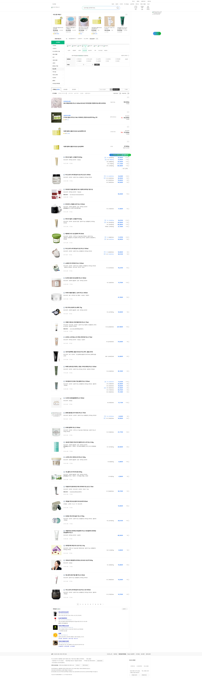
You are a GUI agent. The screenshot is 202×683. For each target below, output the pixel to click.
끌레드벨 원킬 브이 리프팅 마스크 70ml (75, 413)
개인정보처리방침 (122, 654)
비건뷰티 (54, 77)
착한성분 (65, 239)
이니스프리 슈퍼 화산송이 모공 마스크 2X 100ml (78, 590)
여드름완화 (75, 237)
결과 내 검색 (115, 89)
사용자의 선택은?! (124, 55)
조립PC (117, 4)
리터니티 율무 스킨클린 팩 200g (73, 157)
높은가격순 (76, 93)
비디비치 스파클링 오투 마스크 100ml (75, 204)
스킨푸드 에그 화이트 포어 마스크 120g (75, 457)
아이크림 (54, 71)
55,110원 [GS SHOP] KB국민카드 (77, 194)
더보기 (148, 4)
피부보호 (90, 177)
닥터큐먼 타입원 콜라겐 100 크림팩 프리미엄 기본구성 (79, 189)
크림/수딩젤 (55, 60)
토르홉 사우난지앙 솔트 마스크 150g (75, 516)
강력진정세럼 (66, 646)
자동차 (113, 4)
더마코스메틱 (55, 74)
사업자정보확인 (99, 660)
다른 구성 (125, 168)
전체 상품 (60, 638)
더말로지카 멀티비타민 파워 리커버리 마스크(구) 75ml (79, 486)
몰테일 (138, 1)
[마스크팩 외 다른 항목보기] (87, 39)
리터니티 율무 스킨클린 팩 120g (73, 219)
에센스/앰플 (55, 54)
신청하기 (124, 609)
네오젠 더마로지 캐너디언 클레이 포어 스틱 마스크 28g (80, 442)
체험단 (144, 4)
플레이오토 (143, 1)
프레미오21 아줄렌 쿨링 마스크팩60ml (70, 28)
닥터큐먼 (118, 59)
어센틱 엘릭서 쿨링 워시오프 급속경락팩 (58, 28)
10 (100, 604)
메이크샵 (149, 1)
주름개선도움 (85, 430)
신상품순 (81, 93)
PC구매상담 (126, 4)
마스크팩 (54, 69)
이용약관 (115, 654)
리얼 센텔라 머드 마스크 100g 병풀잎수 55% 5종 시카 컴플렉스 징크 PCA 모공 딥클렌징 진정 (122, 28)
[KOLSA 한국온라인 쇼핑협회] (54, 678)
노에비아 (99, 61)
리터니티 (79, 59)
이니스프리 (89, 59)
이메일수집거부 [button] (134, 675)
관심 (71, 163)
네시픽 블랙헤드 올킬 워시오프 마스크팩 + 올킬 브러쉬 (79, 352)
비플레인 (79, 61)
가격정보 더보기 (123, 157)
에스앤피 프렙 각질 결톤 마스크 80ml (75, 575)
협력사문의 (148, 654)
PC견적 (121, 4)
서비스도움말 (146, 666)
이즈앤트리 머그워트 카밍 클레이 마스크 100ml (77, 381)
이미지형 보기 (123, 89)
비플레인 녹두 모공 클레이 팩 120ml (74, 233)
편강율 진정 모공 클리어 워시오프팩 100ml (77, 501)
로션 (53, 57)
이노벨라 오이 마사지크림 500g (74, 472)
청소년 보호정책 (130, 654)
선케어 (54, 63)
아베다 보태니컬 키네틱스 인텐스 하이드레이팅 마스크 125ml (80, 366)
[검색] (111, 89)
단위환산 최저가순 (61, 93)
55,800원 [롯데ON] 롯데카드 (76, 492)
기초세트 (54, 45)
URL (97, 38)
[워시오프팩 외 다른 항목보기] (94, 39)
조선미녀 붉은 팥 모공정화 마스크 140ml (75, 278)
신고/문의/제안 (139, 666)
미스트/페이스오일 (56, 51)
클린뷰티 (88, 237)
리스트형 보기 (121, 89)
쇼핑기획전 (132, 4)
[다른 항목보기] (75, 39)
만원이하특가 (65, 638)
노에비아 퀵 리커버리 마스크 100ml (74, 263)
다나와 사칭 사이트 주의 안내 (60, 654)
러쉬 (108, 61)
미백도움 (84, 236)
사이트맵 (138, 654)
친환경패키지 (92, 237)
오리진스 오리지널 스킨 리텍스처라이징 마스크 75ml (78, 337)
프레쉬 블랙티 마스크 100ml (72, 427)
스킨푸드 (99, 59)
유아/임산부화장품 (56, 83)
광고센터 (143, 654)
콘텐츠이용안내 (85, 665)
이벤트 (141, 4)
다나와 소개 (109, 654)
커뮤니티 (137, 4)
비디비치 (89, 61)
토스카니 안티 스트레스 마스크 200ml (109, 28)
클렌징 (54, 80)
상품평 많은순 (87, 93)
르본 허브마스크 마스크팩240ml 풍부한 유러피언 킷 (83, 28)
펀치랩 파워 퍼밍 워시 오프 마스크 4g (75, 545)
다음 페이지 (103, 604)
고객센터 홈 (132, 666)
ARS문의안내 (144, 675)
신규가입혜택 (72, 646)
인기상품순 (54, 93)
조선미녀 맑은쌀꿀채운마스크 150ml (74, 398)
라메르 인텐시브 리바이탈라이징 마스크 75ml (77, 322)
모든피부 (70, 177)
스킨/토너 (54, 48)
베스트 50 (76, 638)
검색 (97, 64)
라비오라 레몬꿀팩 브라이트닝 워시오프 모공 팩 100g (79, 560)
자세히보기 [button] (78, 665)
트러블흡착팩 (60, 646)
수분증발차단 (81, 177)
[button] (136, 8)
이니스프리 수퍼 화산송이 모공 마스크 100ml (76, 248)
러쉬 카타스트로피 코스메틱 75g (73, 307)
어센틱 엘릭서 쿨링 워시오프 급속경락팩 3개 (97, 28)
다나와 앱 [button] (54, 4)
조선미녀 (109, 59)
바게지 (118, 61)
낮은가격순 (70, 93)
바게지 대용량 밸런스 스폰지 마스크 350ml (76, 293)
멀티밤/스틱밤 (55, 66)
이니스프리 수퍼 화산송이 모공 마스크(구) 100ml (77, 174)
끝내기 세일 (71, 638)
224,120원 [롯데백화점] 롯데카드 (76, 329)
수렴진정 (65, 237)
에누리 (133, 1)
